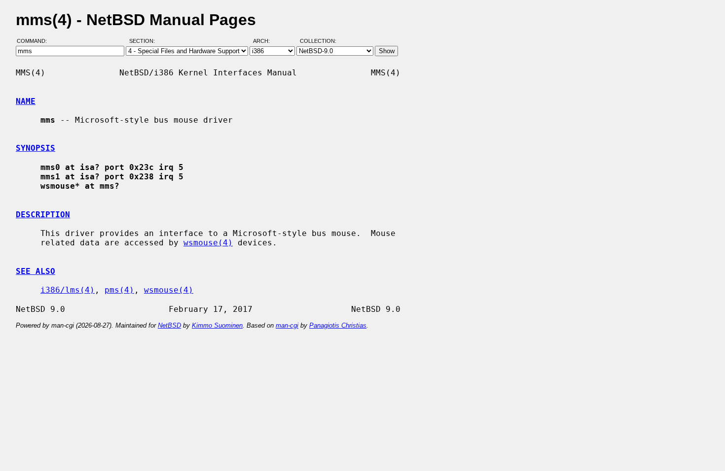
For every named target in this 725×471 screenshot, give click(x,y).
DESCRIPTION (43, 214)
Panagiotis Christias (337, 325)
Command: (35, 41)
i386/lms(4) (67, 290)
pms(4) (119, 290)
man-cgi (287, 325)
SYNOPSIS (35, 148)
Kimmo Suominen (217, 325)
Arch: (266, 41)
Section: (144, 41)
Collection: (318, 41)
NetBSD (169, 325)
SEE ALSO (35, 271)
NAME (26, 101)
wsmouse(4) (208, 242)
